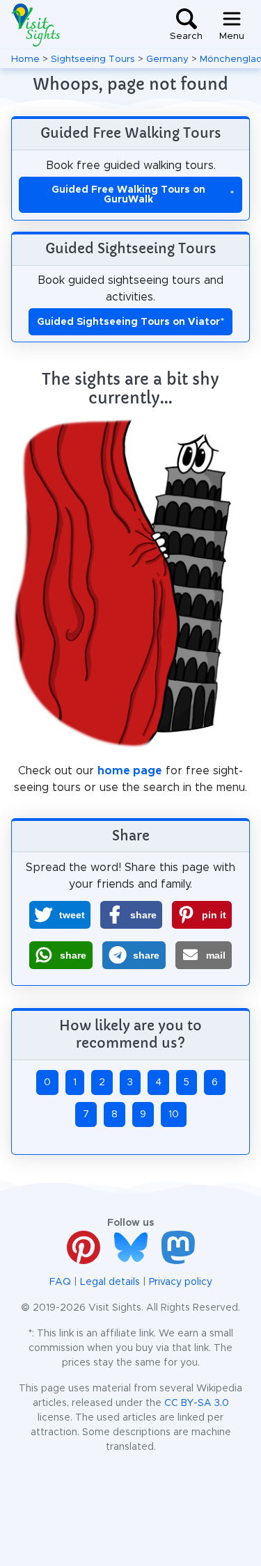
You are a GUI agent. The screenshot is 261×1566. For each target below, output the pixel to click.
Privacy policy (180, 1282)
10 (173, 1114)
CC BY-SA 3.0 (196, 1403)
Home (25, 59)
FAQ (60, 1282)
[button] (59, 915)
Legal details (110, 1282)
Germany (167, 59)
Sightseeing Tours (93, 59)
